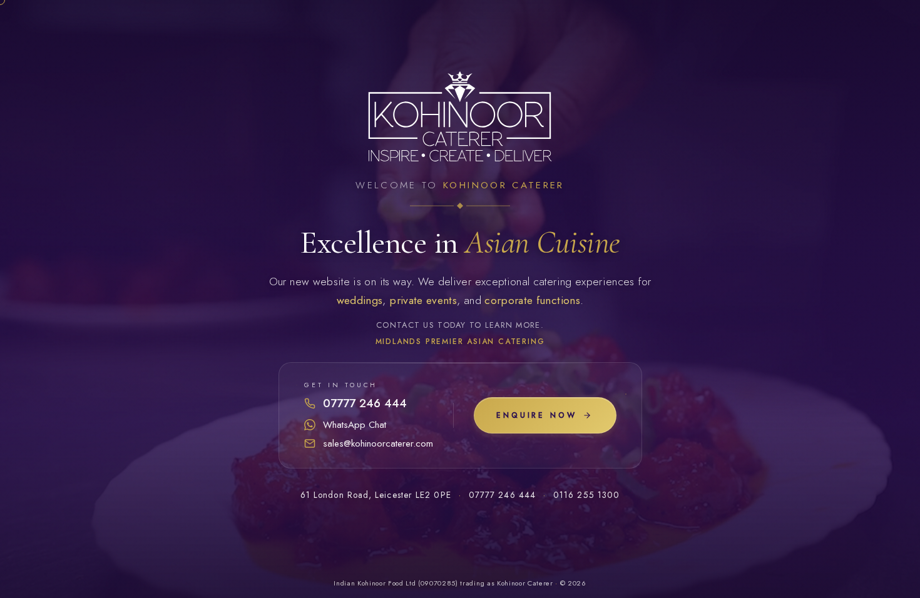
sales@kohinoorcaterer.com (378, 443)
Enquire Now (536, 415)
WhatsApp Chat (354, 425)
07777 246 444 (365, 403)
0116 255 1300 (586, 495)
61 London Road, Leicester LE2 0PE (375, 495)
